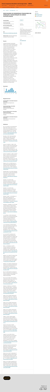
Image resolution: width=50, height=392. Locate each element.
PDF (22, 20)
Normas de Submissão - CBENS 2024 (8, 7)
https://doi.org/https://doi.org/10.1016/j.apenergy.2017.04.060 (10, 252)
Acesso (47, 0)
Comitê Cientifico (30, 5)
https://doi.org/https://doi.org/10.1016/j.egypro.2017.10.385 (10, 184)
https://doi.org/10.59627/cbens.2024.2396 (10, 33)
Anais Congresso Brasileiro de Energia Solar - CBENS (17, 3)
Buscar (46, 5)
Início (4, 10)
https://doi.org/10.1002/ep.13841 (9, 261)
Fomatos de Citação (23, 35)
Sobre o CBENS (4, 5)
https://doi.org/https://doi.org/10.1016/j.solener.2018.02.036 (10, 331)
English (37, 13)
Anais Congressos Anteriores (21, 5)
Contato (17, 7)
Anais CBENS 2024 (12, 5)
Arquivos (7, 10)
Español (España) (39, 16)
